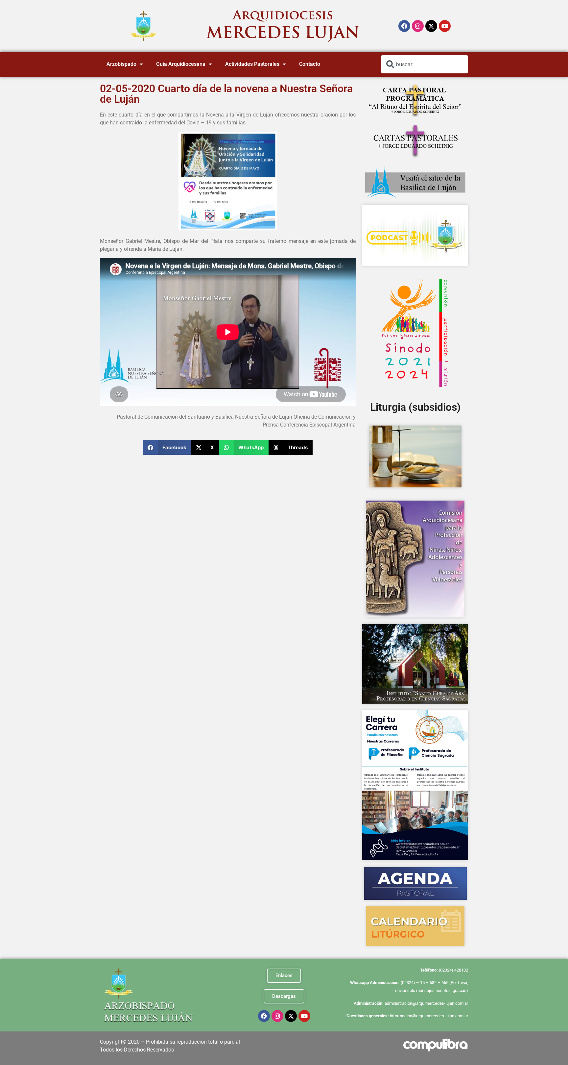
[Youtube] (445, 26)
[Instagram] (418, 26)
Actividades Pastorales (252, 64)
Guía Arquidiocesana (180, 64)
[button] (167, 447)
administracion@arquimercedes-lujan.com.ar (426, 1003)
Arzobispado (121, 64)
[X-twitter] (431, 26)
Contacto (309, 64)
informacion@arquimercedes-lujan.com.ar (429, 1015)
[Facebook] (404, 26)
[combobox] (424, 64)
